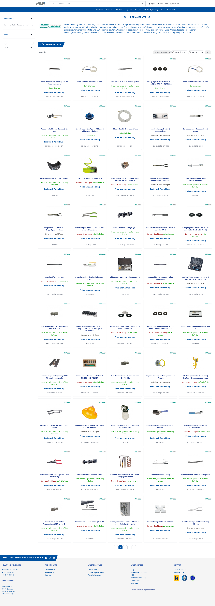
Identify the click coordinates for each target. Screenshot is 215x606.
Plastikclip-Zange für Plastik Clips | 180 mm (195, 523)
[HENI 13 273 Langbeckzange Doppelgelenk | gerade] (195, 116)
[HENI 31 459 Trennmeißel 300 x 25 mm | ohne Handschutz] (160, 264)
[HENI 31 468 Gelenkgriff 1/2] (54, 264)
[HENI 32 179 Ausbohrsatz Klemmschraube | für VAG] (54, 116)
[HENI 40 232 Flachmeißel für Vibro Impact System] (125, 68)
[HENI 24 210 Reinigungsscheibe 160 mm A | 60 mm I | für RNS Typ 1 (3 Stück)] (160, 68)
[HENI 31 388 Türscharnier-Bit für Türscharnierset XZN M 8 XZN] (125, 363)
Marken (119, 10)
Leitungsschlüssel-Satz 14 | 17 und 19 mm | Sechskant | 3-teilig (124, 523)
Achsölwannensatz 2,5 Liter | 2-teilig (54, 178)
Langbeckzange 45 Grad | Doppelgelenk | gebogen (160, 179)
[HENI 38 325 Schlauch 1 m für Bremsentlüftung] (125, 116)
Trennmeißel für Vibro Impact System (195, 474)
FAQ (132, 570)
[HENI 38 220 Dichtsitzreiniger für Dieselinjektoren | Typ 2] (89, 264)
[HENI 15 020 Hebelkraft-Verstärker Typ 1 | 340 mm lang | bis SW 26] (160, 214)
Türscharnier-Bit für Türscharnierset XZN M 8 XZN (125, 377)
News (162, 10)
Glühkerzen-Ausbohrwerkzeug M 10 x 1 (195, 327)
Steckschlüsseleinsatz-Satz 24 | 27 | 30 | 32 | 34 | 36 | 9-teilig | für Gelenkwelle (89, 328)
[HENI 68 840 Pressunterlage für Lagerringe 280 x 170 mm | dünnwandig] (54, 363)
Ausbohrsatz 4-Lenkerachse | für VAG (89, 522)
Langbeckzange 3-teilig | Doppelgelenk (160, 130)
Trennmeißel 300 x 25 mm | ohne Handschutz (160, 278)
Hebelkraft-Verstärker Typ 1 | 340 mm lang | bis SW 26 (160, 229)
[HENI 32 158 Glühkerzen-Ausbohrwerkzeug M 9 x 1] (125, 264)
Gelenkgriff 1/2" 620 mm (54, 277)
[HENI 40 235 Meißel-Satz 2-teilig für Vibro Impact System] (54, 412)
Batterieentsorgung (138, 578)
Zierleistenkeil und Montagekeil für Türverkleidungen (54, 83)
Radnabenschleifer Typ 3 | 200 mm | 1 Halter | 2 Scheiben (125, 327)
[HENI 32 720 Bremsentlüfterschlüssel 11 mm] (195, 68)
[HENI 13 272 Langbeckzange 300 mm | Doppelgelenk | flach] (54, 214)
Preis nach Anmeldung (54, 92)
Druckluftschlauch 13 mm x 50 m (89, 178)
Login (152, 4)
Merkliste (175, 4)
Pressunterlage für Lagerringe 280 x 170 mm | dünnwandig (54, 377)
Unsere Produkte (94, 570)
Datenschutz (135, 580)
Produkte (99, 10)
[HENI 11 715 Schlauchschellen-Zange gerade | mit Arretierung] (54, 461)
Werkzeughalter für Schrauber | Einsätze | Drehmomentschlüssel (195, 377)
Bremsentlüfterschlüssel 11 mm (89, 82)
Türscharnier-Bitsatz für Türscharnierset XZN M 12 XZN (54, 523)
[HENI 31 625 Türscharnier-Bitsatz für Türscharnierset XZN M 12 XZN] (54, 509)
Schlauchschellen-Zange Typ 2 (124, 228)
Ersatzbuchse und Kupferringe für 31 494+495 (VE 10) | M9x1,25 (125, 179)
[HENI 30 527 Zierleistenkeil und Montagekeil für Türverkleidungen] (54, 68)
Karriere (48, 575)
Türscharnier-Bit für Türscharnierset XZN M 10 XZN (54, 327)
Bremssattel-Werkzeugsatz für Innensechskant (195, 426)
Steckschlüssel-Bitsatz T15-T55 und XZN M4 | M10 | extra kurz (195, 278)
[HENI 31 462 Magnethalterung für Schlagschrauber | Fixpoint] (160, 363)
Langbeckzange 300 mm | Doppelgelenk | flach (54, 229)
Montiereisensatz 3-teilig (160, 474)
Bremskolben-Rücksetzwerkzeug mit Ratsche (160, 426)
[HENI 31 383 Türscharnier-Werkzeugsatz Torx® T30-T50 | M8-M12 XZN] (89, 363)
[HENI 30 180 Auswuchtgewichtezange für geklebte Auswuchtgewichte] (89, 214)
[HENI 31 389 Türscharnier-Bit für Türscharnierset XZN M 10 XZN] (54, 313)
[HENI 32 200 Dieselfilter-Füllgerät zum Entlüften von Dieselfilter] (125, 412)
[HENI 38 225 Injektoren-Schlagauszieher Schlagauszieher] (195, 165)
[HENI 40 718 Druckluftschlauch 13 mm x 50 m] (89, 165)
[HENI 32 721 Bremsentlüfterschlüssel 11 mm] (89, 68)
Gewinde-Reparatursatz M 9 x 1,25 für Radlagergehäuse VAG (124, 475)
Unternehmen (50, 570)
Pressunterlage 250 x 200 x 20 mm (160, 522)
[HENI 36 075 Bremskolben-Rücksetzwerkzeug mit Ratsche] (160, 412)
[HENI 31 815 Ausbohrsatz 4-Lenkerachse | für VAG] (89, 509)
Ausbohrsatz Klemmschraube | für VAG (54, 130)
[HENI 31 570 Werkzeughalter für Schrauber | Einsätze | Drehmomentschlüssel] (195, 363)
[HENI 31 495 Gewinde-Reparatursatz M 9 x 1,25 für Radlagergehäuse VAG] (125, 461)
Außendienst (49, 572)
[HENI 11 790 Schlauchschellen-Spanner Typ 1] (89, 461)
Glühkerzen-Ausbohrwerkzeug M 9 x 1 (125, 277)
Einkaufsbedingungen (139, 572)
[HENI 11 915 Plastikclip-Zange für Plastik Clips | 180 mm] (195, 509)
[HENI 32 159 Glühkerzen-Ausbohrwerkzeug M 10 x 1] (195, 313)
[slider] (32, 43)
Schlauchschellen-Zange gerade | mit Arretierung (54, 475)
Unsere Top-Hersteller (96, 572)
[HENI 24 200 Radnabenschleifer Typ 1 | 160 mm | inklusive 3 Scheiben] (89, 116)
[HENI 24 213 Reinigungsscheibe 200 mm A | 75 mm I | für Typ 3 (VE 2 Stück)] (195, 214)
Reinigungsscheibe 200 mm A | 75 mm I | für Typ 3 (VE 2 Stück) (195, 229)
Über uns (138, 10)
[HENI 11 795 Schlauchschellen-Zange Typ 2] (125, 214)
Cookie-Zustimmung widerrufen (143, 590)
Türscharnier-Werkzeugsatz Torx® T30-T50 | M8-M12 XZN (89, 377)
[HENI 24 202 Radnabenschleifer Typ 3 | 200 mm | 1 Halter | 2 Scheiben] (125, 313)
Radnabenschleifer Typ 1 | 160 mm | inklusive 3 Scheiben (90, 130)
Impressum (135, 583)
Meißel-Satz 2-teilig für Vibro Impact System (54, 426)
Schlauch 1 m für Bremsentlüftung (125, 129)
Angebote (128, 10)
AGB (132, 575)
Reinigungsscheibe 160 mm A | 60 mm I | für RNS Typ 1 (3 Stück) (160, 83)
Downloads (171, 10)
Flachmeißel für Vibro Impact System (125, 82)
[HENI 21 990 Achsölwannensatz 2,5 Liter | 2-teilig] (54, 165)
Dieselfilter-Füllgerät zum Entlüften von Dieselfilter (125, 426)
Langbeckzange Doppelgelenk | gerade (195, 130)
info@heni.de (179, 572)
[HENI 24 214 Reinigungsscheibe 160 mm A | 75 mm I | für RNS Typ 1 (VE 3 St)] (160, 313)
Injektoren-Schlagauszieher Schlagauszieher (195, 179)
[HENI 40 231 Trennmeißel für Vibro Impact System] (195, 461)
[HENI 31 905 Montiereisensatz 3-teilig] (160, 461)
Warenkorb (164, 4)
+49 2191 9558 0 (180, 570)
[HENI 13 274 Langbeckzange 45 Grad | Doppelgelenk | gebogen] (160, 165)
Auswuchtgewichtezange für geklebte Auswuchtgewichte (89, 229)
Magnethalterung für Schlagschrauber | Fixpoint (160, 377)
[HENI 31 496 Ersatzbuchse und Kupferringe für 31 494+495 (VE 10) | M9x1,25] (125, 165)
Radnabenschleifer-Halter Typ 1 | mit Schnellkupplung (89, 426)
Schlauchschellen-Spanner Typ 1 (89, 474)
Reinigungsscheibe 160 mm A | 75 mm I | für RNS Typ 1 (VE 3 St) (160, 327)
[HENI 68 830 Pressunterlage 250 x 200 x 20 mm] (160, 509)
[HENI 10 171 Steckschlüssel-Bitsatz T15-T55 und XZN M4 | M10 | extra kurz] (195, 264)
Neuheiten (110, 10)
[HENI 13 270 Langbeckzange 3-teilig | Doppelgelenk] (160, 116)
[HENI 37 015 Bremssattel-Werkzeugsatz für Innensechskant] (195, 412)
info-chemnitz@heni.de (10, 594)
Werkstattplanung (151, 10)
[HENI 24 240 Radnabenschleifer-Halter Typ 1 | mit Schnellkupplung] (89, 412)
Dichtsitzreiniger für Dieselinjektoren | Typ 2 (89, 278)
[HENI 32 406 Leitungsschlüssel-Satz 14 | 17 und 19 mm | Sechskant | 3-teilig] (125, 509)
